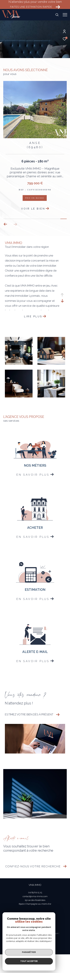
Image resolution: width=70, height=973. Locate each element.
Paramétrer (29, 952)
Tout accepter (29, 961)
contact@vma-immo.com (35, 896)
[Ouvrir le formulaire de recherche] (57, 15)
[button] (15, 224)
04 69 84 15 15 (35, 892)
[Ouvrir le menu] (65, 14)
